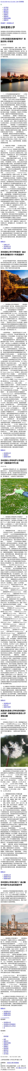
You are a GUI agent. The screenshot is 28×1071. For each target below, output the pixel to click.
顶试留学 (3, 23)
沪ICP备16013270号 (21, 1067)
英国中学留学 (7, 707)
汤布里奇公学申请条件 (10, 1024)
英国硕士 (6, 14)
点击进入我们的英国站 (13, 1062)
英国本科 (6, 16)
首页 (5, 1039)
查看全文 (3, 241)
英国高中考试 (7, 876)
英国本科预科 (7, 18)
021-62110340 (4, 1)
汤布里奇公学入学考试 (10, 1026)
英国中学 (6, 20)
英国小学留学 (7, 248)
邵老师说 (6, 12)
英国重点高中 (7, 1013)
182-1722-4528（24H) (13, 1)
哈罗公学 (6, 705)
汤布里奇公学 (10, 23)
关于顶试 (6, 7)
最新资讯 (6, 11)
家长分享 (6, 9)
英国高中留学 (7, 456)
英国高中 (6, 455)
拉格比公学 (7, 244)
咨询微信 (21, 1)
